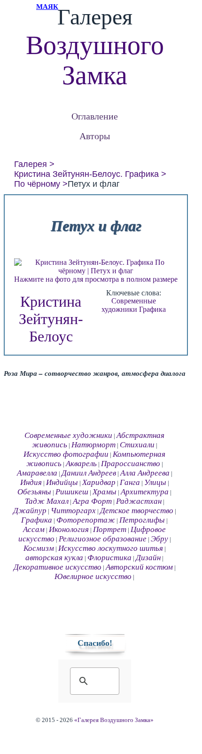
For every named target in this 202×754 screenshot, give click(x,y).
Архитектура (145, 491)
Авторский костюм (139, 567)
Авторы (94, 135)
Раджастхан (139, 501)
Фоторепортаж (85, 520)
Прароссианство (130, 463)
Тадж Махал (47, 501)
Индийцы (62, 482)
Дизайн (148, 557)
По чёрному (37, 184)
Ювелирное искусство (93, 576)
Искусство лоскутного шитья (110, 548)
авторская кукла (54, 557)
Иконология (69, 529)
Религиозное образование (103, 538)
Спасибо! (95, 643)
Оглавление (94, 116)
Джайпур (30, 510)
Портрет (109, 529)
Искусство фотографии (66, 454)
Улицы (155, 482)
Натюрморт (93, 444)
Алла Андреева (145, 472)
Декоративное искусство (57, 567)
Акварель (81, 463)
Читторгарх (73, 510)
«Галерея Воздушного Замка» (114, 720)
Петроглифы (142, 520)
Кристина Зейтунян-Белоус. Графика (86, 174)
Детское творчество (136, 510)
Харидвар (99, 482)
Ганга (130, 482)
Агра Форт (92, 501)
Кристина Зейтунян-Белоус (51, 319)
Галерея (30, 164)
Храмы (105, 491)
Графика (152, 309)
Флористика (109, 557)
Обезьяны (34, 491)
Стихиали (137, 444)
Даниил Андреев (89, 472)
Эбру (159, 538)
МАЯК (47, 6)
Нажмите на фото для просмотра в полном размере (96, 279)
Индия (31, 482)
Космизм (38, 548)
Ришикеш (71, 491)
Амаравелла (37, 472)
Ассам (34, 529)
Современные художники (128, 305)
